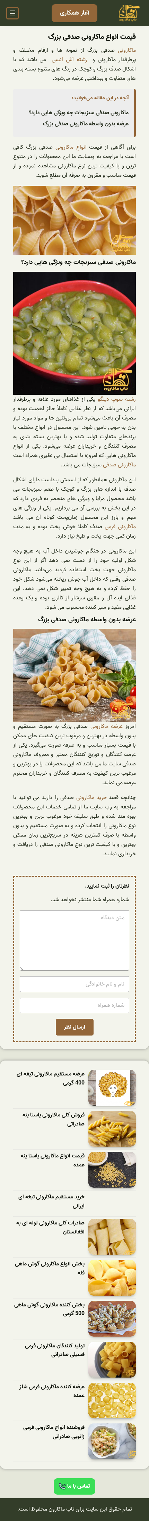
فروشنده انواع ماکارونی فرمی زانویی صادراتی (54, 1432)
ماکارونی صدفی (119, 464)
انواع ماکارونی (71, 147)
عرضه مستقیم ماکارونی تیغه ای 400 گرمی (51, 1079)
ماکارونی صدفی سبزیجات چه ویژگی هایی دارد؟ (79, 112)
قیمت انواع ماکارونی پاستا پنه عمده (53, 1161)
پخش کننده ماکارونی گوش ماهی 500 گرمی (49, 1310)
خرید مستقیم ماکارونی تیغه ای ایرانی (51, 1202)
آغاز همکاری (74, 13)
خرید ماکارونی (91, 797)
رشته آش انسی (69, 59)
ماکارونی (127, 50)
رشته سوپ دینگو (117, 399)
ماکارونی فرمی (120, 526)
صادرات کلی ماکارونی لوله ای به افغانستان (50, 1228)
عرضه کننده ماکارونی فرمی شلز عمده (52, 1392)
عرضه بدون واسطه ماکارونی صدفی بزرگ (86, 123)
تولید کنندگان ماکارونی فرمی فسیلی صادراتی (55, 1351)
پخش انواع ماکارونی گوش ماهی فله (50, 1269)
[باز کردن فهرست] (12, 13)
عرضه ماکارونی (106, 726)
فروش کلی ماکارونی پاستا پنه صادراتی (54, 1120)
